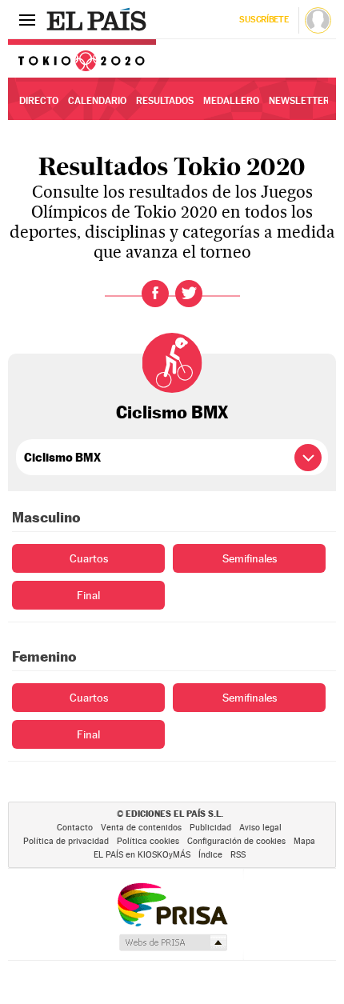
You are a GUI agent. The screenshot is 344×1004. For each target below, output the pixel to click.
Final (88, 595)
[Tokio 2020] (82, 58)
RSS (238, 855)
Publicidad (210, 827)
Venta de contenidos (141, 827)
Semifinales (249, 558)
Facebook (155, 293)
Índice (210, 855)
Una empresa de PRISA (172, 903)
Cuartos (89, 558)
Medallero (231, 100)
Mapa (304, 841)
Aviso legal (260, 827)
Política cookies (148, 841)
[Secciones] (27, 19)
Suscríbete (263, 19)
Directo (38, 100)
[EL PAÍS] (98, 19)
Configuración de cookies (236, 841)
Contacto (75, 827)
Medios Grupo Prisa (172, 942)
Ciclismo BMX (172, 412)
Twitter (188, 293)
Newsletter (299, 100)
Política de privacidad (66, 841)
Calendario (97, 100)
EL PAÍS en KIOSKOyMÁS (142, 855)
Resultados (165, 100)
